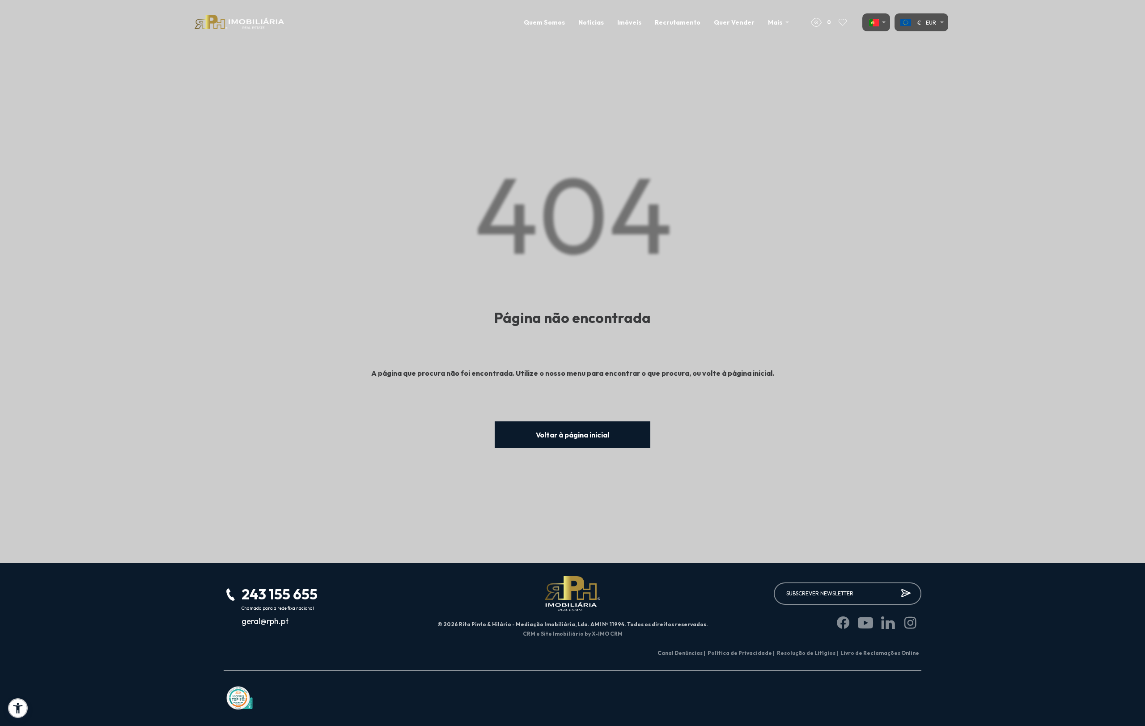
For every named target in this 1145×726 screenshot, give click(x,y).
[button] (18, 708)
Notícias (591, 22)
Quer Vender (734, 22)
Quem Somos (544, 22)
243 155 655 (280, 594)
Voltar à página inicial (572, 434)
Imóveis (629, 22)
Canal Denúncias (681, 653)
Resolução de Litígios (807, 653)
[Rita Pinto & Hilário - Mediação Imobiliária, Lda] (239, 22)
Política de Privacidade (741, 653)
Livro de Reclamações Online (879, 653)
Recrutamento (677, 22)
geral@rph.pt (265, 621)
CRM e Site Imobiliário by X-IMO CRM (573, 633)
